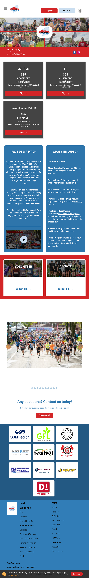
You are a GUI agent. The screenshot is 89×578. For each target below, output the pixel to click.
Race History (57, 551)
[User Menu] (80, 11)
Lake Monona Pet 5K (23, 108)
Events (23, 512)
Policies (55, 512)
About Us (55, 547)
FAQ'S (54, 507)
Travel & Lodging (27, 552)
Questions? (44, 415)
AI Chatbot (56, 516)
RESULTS (56, 538)
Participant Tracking (28, 534)
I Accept (76, 574)
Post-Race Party (55, 228)
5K (65, 68)
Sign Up (49, 10)
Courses (23, 517)
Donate (66, 10)
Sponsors (56, 533)
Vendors (23, 530)
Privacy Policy (15, 575)
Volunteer (56, 525)
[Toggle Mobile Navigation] (5, 9)
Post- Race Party (27, 525)
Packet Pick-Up (26, 521)
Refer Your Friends (27, 547)
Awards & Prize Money (29, 539)
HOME (22, 503)
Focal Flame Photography (69, 213)
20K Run (23, 68)
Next (82, 346)
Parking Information (28, 543)
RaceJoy (60, 243)
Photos (23, 556)
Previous (10, 346)
